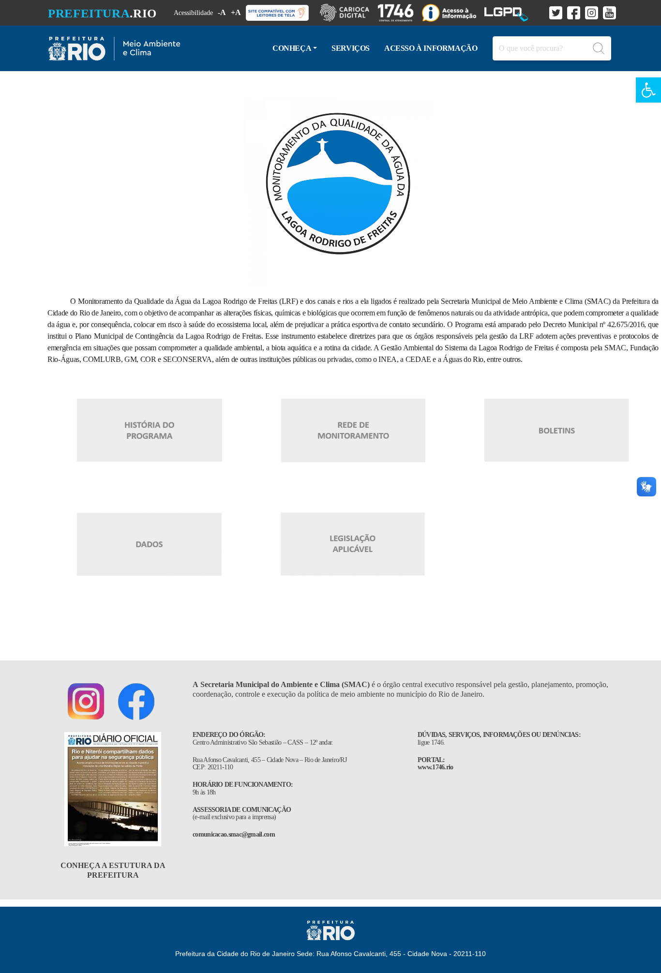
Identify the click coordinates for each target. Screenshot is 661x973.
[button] (648, 90)
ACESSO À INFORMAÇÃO (430, 48)
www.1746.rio (435, 767)
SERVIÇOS (350, 48)
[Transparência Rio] (453, 13)
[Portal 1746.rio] (399, 13)
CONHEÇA (291, 48)
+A (236, 12)
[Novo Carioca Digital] (348, 13)
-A (222, 12)
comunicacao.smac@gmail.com (234, 834)
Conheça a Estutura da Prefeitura (112, 870)
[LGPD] (510, 13)
